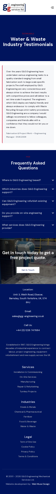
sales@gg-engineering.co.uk (28, 316)
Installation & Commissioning (28, 372)
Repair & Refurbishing (28, 386)
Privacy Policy (28, 451)
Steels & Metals (28, 407)
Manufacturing (28, 381)
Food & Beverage (28, 421)
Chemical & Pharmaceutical (28, 411)
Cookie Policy (28, 446)
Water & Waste (28, 426)
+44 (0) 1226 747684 (28, 330)
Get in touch (28, 270)
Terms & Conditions (28, 456)
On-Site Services (28, 376)
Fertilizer (28, 416)
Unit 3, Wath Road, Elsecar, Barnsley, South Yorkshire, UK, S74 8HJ (28, 298)
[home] (14, 7)
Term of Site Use (28, 441)
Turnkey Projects (28, 391)
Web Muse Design (41, 484)
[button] (52, 7)
